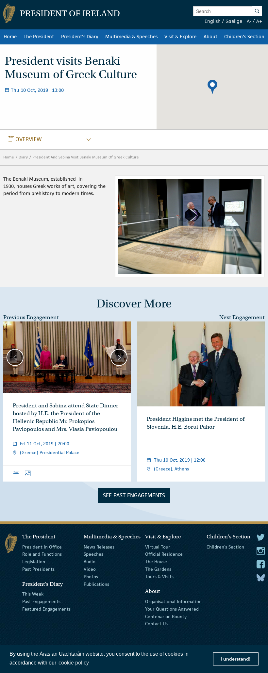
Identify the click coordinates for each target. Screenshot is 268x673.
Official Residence (164, 554)
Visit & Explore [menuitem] (180, 37)
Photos (91, 577)
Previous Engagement (31, 317)
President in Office (42, 547)
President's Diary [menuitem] (79, 37)
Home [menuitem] (10, 37)
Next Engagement (242, 317)
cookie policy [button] (74, 662)
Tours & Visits (159, 577)
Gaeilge (234, 21)
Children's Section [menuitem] (244, 37)
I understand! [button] (236, 659)
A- (249, 21)
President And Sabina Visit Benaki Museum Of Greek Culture (85, 157)
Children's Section (225, 547)
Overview (25, 139)
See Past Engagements (134, 495)
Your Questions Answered (172, 609)
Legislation (33, 562)
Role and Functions (42, 554)
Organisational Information (173, 601)
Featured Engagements (46, 609)
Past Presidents (38, 569)
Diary (23, 157)
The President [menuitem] (39, 37)
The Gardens (158, 569)
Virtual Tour (157, 547)
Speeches (93, 554)
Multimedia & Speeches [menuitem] (131, 37)
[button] (212, 87)
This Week (32, 594)
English (213, 21)
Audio (89, 562)
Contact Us (156, 624)
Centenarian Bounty (166, 616)
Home (8, 157)
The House (156, 562)
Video (90, 569)
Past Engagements (41, 601)
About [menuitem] (210, 37)
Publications (96, 584)
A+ (259, 21)
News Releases (99, 547)
